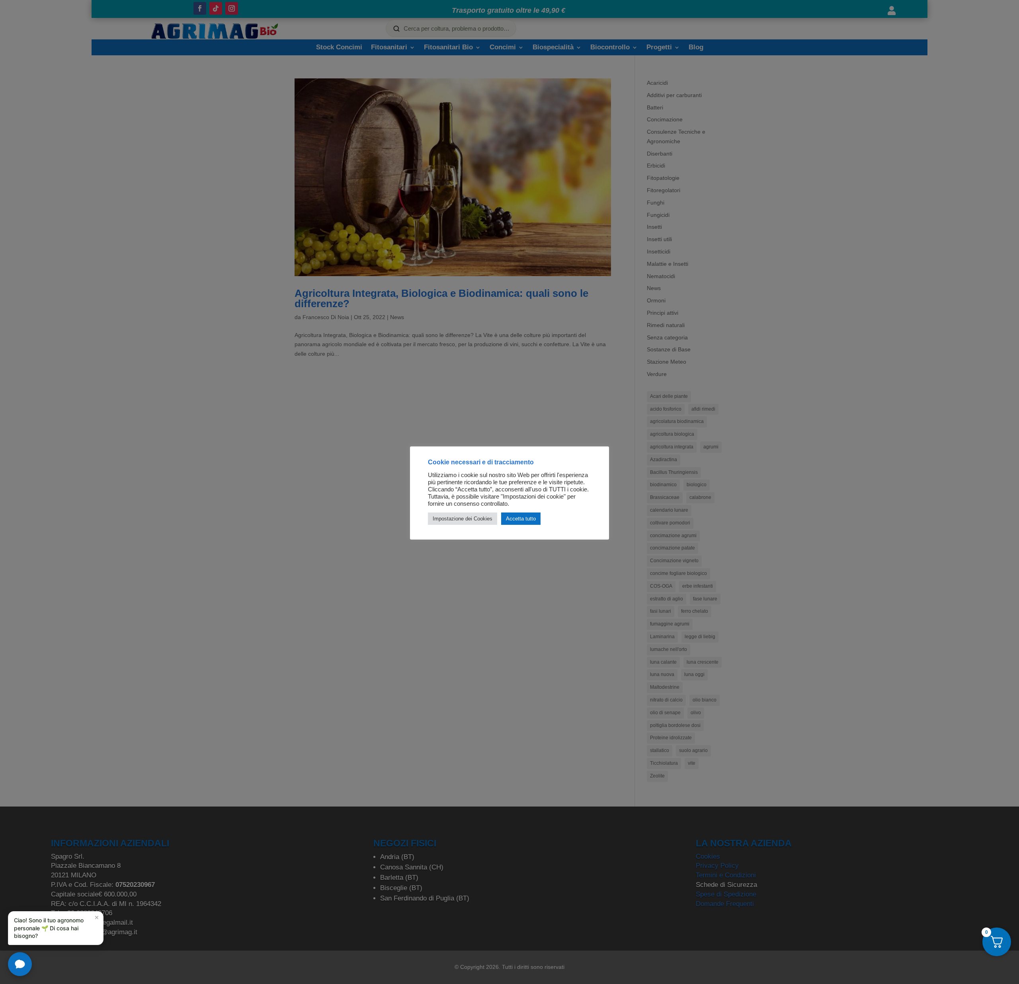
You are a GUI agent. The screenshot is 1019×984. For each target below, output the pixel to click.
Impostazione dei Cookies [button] (462, 519)
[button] (55, 928)
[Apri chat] (20, 964)
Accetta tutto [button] (521, 519)
